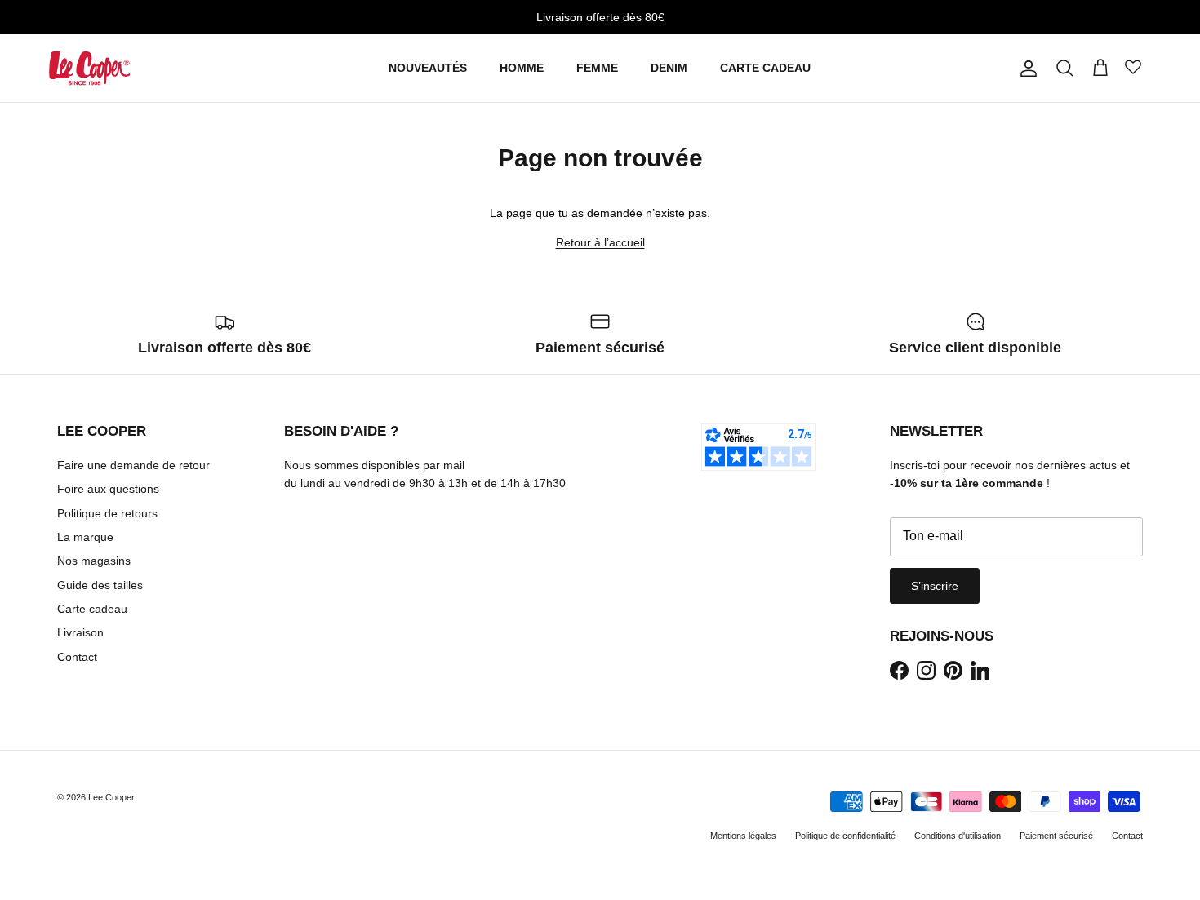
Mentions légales (743, 835)
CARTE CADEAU (765, 67)
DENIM (669, 67)
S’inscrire (934, 585)
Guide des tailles (100, 585)
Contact (77, 656)
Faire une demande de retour (133, 465)
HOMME (522, 67)
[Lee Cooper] (90, 68)
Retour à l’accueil (600, 242)
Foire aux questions (108, 488)
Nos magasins (94, 560)
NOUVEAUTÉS (428, 67)
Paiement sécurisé (1056, 835)
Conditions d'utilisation (957, 835)
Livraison (80, 632)
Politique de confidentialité (845, 835)
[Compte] (1025, 68)
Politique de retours (107, 513)
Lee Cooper (111, 797)
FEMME (597, 67)
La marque (85, 536)
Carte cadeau (92, 608)
